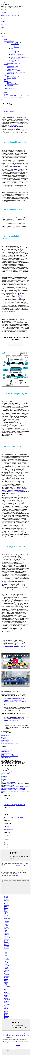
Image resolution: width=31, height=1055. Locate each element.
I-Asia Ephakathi (15, 60)
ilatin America (14, 55)
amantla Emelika (15, 44)
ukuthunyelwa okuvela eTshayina (9, 791)
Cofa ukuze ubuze (5, 773)
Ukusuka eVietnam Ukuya (14, 63)
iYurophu (13, 48)
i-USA (15, 45)
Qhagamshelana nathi (9, 88)
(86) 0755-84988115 (20, 701)
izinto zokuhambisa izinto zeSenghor (14, 788)
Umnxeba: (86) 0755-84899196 (12, 700)
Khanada (16, 47)
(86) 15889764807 (20, 805)
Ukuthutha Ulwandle (12, 66)
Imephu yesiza (10, 785)
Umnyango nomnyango (13, 70)
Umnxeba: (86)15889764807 (11, 720)
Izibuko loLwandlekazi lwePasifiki (20, 57)
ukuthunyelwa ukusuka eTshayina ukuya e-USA (13, 789)
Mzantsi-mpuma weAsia (17, 54)
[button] (15, 344)
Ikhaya (6, 39)
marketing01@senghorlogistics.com (13, 817)
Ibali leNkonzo (8, 79)
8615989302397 (8, 830)
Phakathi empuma (15, 58)
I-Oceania (13, 50)
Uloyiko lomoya (11, 67)
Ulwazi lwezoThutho (12, 84)
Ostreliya (16, 51)
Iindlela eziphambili (9, 41)
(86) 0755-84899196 (9, 805)
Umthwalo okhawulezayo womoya (10, 786)
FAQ (5, 87)
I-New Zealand (18, 53)
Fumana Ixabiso (8, 89)
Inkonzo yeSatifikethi (12, 73)
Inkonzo (6, 64)
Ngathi (6, 75)
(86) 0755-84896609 (9, 701)
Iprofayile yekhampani (13, 76)
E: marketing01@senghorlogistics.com (14, 698)
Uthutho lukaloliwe (12, 69)
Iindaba (6, 81)
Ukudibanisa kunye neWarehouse (16, 72)
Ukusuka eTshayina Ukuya (14, 42)
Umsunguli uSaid (11, 78)
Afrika (12, 61)
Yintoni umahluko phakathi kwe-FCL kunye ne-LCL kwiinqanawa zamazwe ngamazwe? (16, 96)
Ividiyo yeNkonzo (8, 85)
